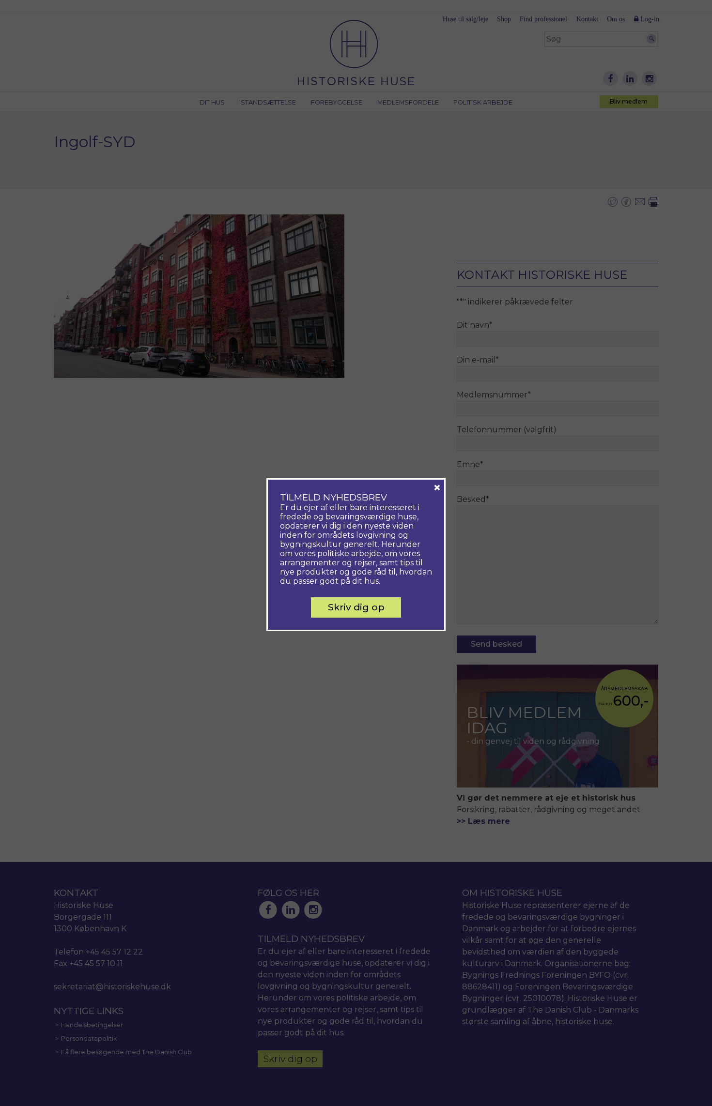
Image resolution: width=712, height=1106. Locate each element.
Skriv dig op (356, 607)
